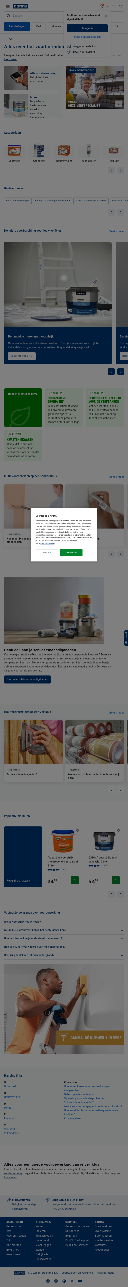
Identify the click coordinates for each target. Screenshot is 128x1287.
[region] (64, 534)
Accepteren (71, 553)
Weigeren (47, 553)
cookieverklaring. (47, 544)
